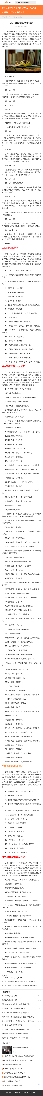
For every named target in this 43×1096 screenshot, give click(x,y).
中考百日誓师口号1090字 (12, 1069)
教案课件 (20, 12)
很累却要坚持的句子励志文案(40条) (16, 1077)
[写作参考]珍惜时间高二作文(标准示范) (16, 1004)
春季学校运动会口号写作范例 (14, 1073)
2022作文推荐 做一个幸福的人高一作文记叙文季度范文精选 (18, 1021)
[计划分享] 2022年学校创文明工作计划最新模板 (23, 986)
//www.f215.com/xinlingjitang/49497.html (13, 978)
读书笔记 (25, 8)
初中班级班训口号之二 (21, 1047)
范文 (10, 17)
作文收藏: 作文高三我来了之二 (13, 1025)
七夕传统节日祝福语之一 (12, 1085)
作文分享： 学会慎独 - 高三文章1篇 (15, 1038)
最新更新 (32, 1092)
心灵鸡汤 (5, 12)
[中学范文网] (8, 2)
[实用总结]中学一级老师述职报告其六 (15, 1013)
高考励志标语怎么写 (9, 1000)
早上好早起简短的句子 (11, 1081)
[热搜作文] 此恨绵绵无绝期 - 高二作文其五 (21, 982)
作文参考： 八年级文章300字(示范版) (15, 1029)
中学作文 (17, 8)
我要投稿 (17, 1092)
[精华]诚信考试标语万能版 (13, 1064)
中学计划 (13, 12)
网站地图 (8, 1092)
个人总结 (32, 8)
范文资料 (9, 8)
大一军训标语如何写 (9, 996)
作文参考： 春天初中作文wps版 (13, 1008)
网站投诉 (25, 1092)
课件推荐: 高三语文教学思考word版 (15, 1033)
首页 (3, 8)
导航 (20, 17)
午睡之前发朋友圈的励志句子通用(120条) (18, 1056)
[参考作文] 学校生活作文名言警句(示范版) (18, 1060)
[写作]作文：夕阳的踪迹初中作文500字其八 (18, 1017)
